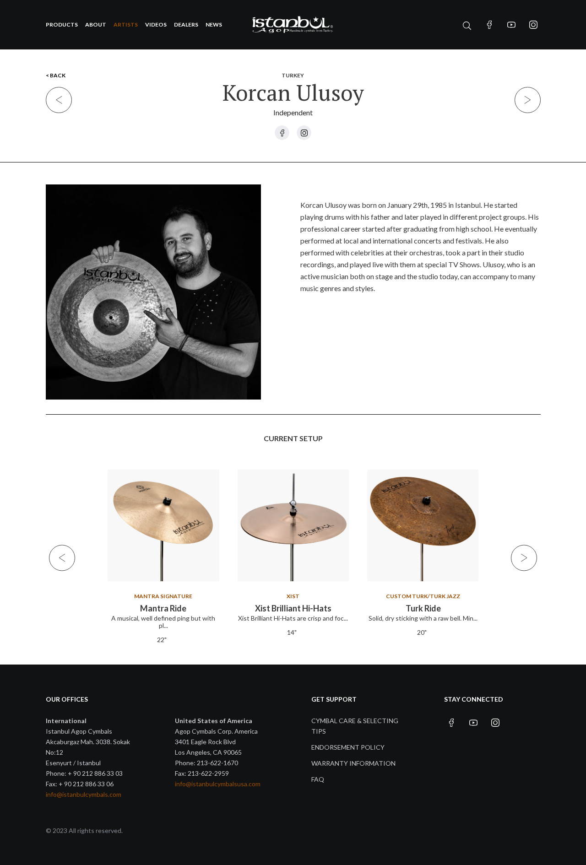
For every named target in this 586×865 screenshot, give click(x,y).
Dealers (186, 24)
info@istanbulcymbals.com (83, 794)
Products (62, 24)
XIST (293, 596)
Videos (156, 24)
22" (162, 639)
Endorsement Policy (348, 747)
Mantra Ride (163, 608)
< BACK (55, 75)
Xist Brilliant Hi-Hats (293, 608)
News (214, 24)
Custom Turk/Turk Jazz (423, 596)
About (95, 24)
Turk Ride (422, 608)
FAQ (317, 779)
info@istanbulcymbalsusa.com (217, 784)
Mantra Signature (163, 596)
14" (292, 632)
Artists (126, 24)
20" (421, 632)
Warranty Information (353, 763)
